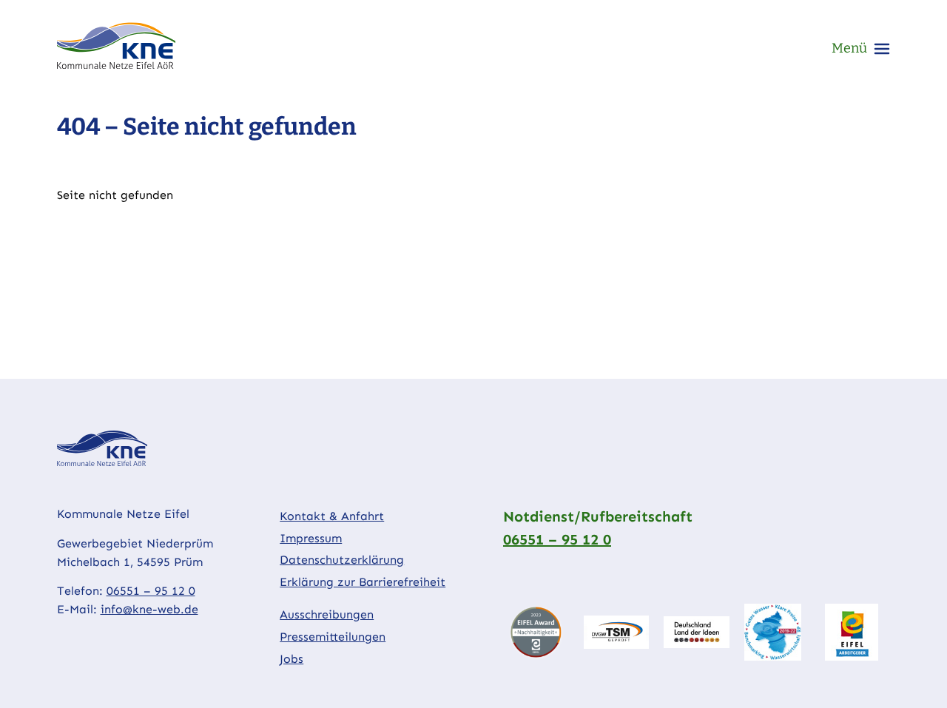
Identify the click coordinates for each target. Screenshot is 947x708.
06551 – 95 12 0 (151, 591)
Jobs (291, 659)
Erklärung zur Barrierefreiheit (362, 582)
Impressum (311, 538)
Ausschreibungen (327, 614)
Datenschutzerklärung (342, 560)
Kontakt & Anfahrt (332, 516)
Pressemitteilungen (332, 637)
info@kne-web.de (149, 609)
